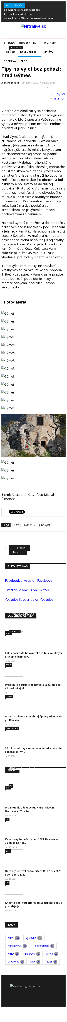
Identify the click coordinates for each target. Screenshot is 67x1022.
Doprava (9, 697)
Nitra (16, 525)
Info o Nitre (27, 42)
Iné (10, 786)
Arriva (51, 953)
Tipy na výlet (16, 47)
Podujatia (14, 631)
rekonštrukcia (43, 945)
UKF (34, 961)
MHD (13, 953)
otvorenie (15, 961)
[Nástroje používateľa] (47, 87)
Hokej (8, 788)
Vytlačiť (61, 94)
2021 (51, 961)
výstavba (33, 938)
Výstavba (49, 42)
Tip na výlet (43, 525)
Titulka (9, 42)
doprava (32, 953)
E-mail (60, 98)
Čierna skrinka (12, 728)
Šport (8, 851)
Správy (8, 665)
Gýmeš (28, 525)
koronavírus (17, 945)
